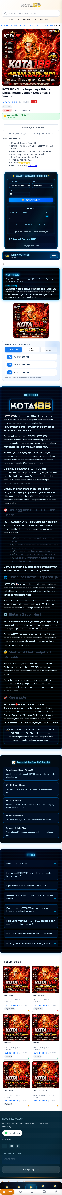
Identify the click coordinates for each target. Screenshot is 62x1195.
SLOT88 (50, 25)
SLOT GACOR (24, 19)
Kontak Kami (8, 1163)
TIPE (34, 182)
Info (54, 256)
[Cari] (5, 13)
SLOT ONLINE (41, 19)
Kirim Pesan (14, 1133)
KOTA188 (8, 19)
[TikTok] (18, 1146)
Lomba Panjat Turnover (31, 349)
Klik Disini (32, 165)
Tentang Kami (9, 1159)
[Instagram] (11, 1146)
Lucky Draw (13, 350)
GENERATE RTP (31, 200)
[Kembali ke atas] (56, 1176)
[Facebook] (4, 1146)
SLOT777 (40, 25)
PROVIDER (13, 182)
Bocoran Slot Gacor (49, 349)
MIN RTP (12, 190)
